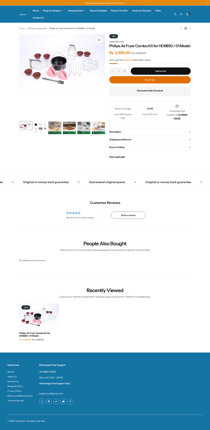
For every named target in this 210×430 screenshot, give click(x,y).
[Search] (175, 14)
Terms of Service (15, 400)
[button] (66, 3)
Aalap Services (116, 41)
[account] (181, 14)
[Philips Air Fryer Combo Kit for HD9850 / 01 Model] (39, 316)
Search (10, 371)
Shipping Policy (15, 386)
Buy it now (150, 79)
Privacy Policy (14, 391)
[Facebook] (42, 401)
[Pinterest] (70, 401)
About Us (12, 376)
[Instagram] (49, 401)
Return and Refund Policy (20, 395)
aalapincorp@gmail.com (51, 393)
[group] (62, 62)
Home (22, 28)
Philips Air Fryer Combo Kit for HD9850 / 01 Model (34, 334)
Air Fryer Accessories (37, 28)
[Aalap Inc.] (22, 14)
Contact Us (13, 381)
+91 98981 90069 (47, 371)
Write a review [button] (128, 215)
